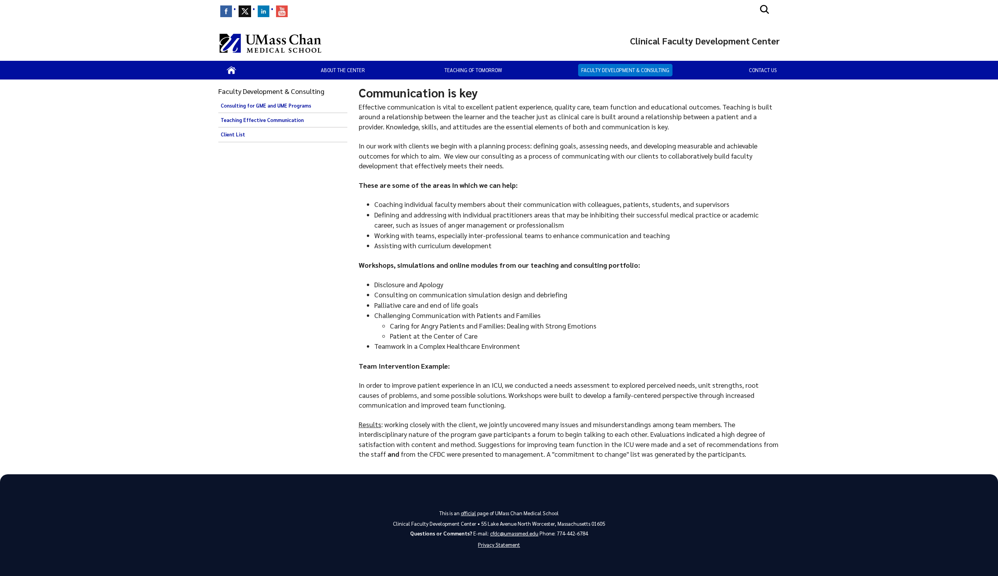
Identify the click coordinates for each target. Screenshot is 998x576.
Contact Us (763, 70)
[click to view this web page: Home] (231, 70)
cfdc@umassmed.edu (514, 533)
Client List (233, 134)
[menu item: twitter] (245, 11)
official (468, 513)
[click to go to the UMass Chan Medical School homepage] (270, 43)
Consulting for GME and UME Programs (266, 105)
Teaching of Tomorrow (473, 70)
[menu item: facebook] (226, 11)
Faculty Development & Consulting (625, 70)
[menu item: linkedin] (263, 11)
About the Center (343, 70)
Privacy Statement (499, 544)
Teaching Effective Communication (262, 120)
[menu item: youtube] (282, 11)
